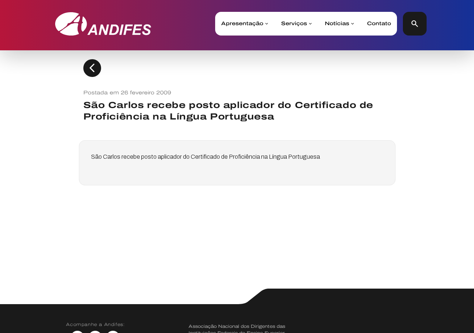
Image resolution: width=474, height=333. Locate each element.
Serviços (294, 23)
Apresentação (242, 23)
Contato (379, 23)
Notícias (337, 23)
